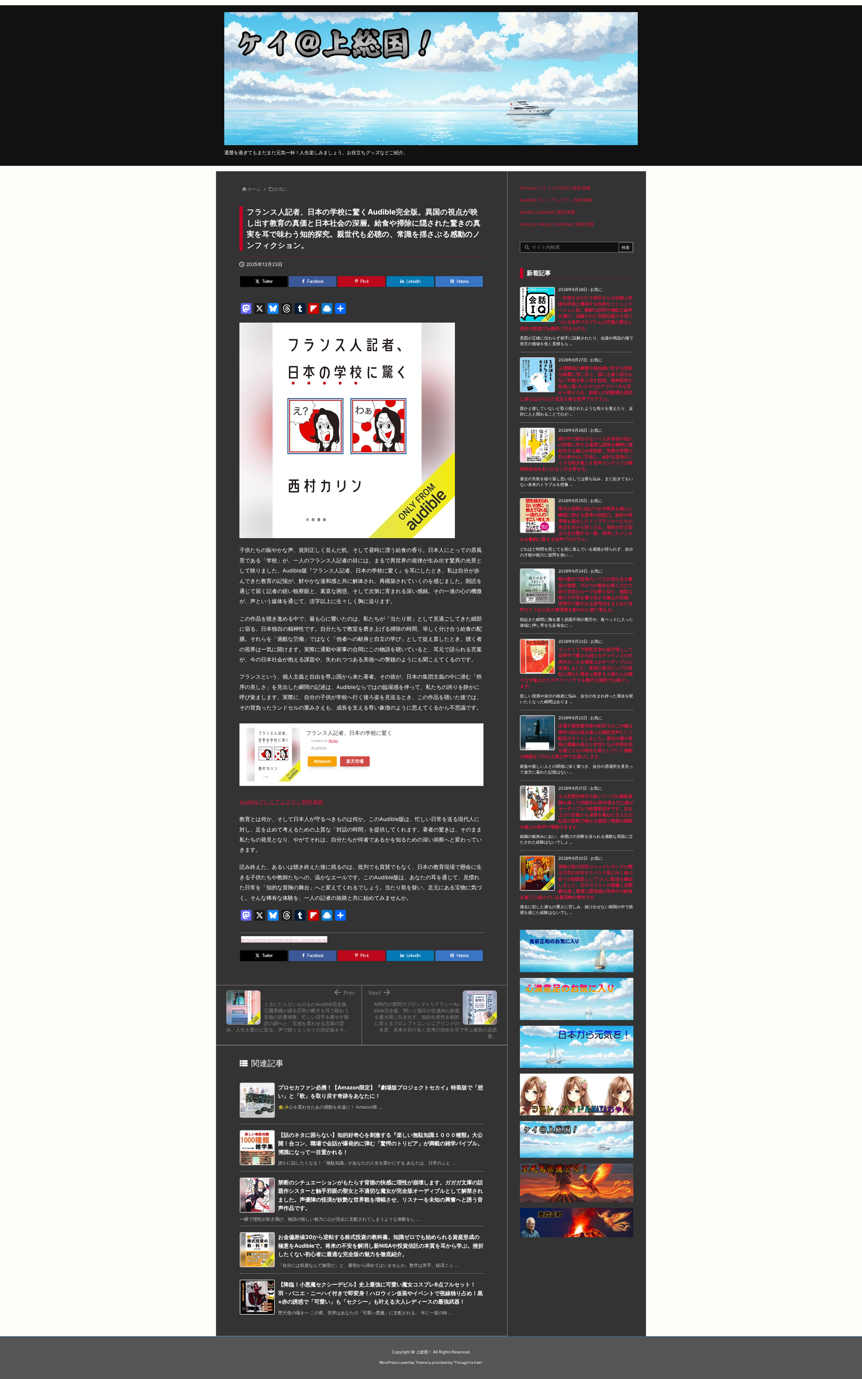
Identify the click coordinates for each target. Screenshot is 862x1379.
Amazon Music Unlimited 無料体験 (557, 224)
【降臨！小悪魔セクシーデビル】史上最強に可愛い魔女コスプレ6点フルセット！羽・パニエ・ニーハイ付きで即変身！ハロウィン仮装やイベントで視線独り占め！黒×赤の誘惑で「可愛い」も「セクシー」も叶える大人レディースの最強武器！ (380, 1293)
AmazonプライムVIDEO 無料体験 (555, 188)
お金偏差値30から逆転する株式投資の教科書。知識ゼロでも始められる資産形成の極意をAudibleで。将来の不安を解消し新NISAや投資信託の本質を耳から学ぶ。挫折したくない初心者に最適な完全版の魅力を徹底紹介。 (381, 1245)
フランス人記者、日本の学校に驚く (349, 732)
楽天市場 (355, 761)
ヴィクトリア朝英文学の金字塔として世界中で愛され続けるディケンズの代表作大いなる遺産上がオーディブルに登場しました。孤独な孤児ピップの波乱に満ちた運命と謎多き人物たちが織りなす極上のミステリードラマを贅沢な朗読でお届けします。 (576, 668)
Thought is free (468, 1362)
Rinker (333, 741)
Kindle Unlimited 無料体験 (547, 212)
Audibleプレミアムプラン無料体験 (281, 801)
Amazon (322, 761)
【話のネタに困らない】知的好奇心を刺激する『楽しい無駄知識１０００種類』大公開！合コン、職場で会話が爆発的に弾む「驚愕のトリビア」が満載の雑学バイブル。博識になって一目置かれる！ (380, 1143)
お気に (281, 189)
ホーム (254, 189)
